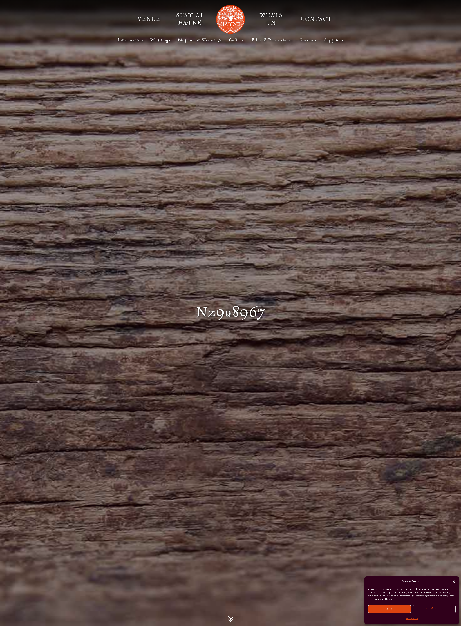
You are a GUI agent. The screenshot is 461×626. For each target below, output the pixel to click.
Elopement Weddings (200, 40)
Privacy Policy (412, 618)
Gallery (236, 40)
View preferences (434, 609)
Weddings (160, 40)
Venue (148, 19)
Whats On (271, 19)
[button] (454, 581)
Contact (316, 19)
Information (130, 40)
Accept (389, 609)
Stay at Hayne (190, 19)
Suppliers (334, 40)
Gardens (308, 40)
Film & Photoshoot (272, 40)
